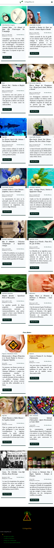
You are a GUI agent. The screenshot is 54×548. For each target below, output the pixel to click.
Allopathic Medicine (10, 469)
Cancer (3, 469)
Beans (3, 83)
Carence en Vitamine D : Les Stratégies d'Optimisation (40, 357)
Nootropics (4, 239)
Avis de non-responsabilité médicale (12, 542)
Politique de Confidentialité (10, 540)
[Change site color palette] (2, 534)
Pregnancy (4, 353)
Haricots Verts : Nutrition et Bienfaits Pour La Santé (13, 86)
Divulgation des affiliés (9, 536)
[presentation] (13, 16)
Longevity (13, 25)
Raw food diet (32, 83)
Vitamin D (31, 353)
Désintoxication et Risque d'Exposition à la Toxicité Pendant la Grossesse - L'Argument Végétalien (13, 358)
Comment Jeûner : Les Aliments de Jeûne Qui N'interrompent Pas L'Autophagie (13, 29)
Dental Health (32, 25)
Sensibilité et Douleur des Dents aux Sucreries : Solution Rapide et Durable (40, 28)
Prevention (38, 25)
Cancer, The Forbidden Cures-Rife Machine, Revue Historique (13, 473)
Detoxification (10, 353)
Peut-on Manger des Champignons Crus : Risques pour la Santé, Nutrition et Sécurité (40, 87)
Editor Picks (17, 469)
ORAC (30, 415)
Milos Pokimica (21, 34)
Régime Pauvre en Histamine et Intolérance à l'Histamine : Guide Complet (40, 298)
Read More (8, 57)
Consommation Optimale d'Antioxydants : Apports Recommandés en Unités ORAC (40, 420)
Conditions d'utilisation (9, 538)
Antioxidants (32, 187)
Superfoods (38, 187)
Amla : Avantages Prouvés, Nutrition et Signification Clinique (40, 191)
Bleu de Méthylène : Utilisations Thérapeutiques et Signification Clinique (13, 244)
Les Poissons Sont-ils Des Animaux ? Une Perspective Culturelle (13, 140)
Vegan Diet (38, 83)
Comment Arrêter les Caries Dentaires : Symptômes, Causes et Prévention (13, 191)
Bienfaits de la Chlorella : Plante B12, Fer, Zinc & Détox (40, 243)
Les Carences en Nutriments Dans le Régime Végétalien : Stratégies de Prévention (40, 474)
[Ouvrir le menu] (51, 2)
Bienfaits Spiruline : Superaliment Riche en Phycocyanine (13, 297)
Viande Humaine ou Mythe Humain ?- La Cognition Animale (13, 419)
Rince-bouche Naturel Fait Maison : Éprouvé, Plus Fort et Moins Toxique (40, 140)
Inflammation (32, 293)
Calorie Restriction (6, 25)
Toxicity (36, 239)
